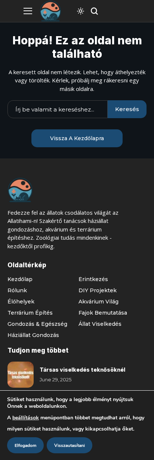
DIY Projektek (97, 290)
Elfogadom (25, 445)
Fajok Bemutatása (102, 312)
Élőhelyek (20, 301)
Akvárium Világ (98, 301)
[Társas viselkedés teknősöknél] (20, 375)
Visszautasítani (69, 445)
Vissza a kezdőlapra (77, 138)
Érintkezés (93, 279)
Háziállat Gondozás (33, 335)
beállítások (25, 417)
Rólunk (17, 290)
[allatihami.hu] (50, 11)
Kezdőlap (20, 279)
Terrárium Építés (30, 312)
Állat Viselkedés (99, 324)
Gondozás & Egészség (37, 324)
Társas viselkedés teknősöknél (82, 369)
